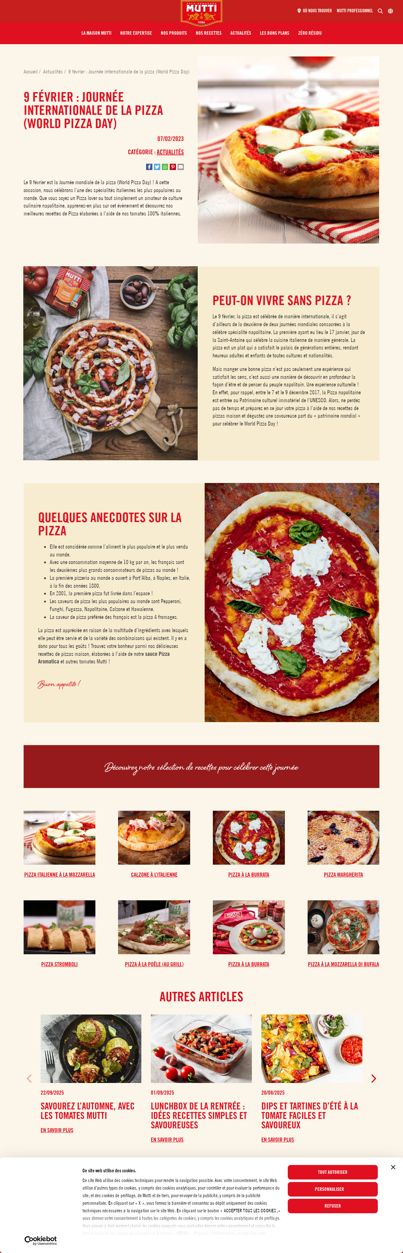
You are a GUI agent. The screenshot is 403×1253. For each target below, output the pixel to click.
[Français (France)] (390, 11)
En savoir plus (57, 1130)
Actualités (53, 71)
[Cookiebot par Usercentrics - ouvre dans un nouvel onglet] (40, 1240)
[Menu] (93, 11)
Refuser (333, 1206)
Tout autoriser (333, 1172)
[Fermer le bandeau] (393, 1167)
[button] (96, 33)
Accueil (31, 71)
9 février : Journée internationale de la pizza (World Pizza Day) (129, 71)
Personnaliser (329, 1189)
